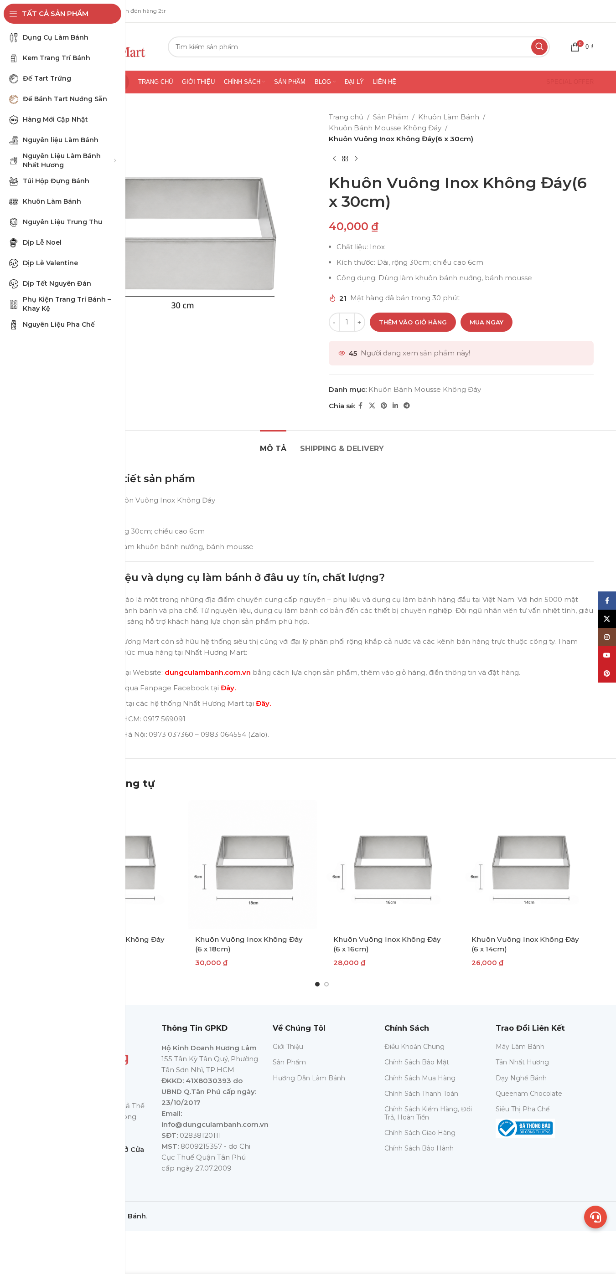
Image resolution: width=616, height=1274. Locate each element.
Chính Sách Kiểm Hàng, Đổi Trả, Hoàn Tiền (428, 1113)
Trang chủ (346, 117)
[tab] (273, 444)
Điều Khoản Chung (414, 1047)
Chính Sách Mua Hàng (420, 1078)
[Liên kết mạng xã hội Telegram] (407, 406)
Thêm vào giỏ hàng (413, 322)
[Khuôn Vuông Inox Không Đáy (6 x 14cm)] (529, 864)
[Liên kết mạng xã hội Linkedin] (395, 406)
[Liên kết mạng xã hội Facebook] (360, 406)
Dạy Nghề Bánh (521, 1078)
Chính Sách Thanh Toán (421, 1093)
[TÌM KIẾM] (539, 47)
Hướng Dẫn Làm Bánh (309, 1078)
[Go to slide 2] (326, 984)
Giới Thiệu (288, 1047)
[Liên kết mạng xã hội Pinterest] (384, 406)
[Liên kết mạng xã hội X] (372, 406)
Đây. (228, 687)
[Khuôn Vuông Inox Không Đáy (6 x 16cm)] (391, 864)
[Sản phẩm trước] (334, 159)
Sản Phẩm (391, 117)
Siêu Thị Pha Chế (522, 1109)
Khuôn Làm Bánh (448, 117)
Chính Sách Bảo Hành (419, 1148)
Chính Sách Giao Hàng (420, 1133)
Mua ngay (486, 322)
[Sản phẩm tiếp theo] (356, 159)
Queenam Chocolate (529, 1093)
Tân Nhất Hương (522, 1062)
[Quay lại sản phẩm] (345, 159)
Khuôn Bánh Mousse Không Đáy (385, 127)
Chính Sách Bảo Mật (416, 1062)
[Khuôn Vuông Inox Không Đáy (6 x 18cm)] (252, 864)
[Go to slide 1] (317, 984)
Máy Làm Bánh (520, 1047)
